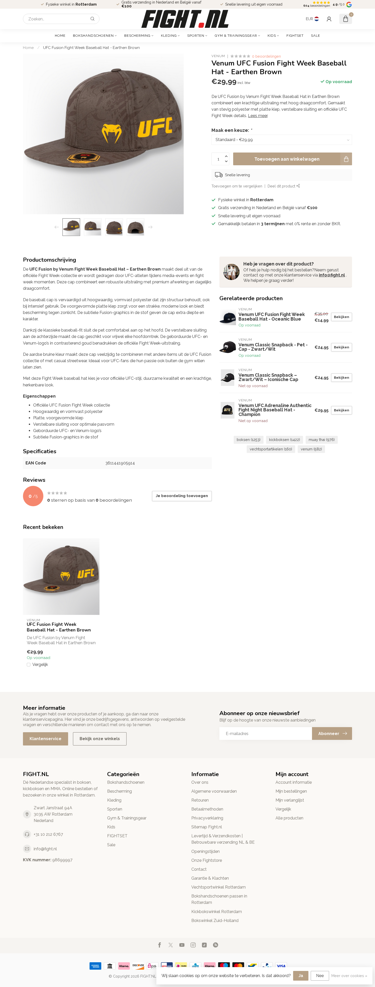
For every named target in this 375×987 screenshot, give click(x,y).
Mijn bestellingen (291, 791)
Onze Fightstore (206, 860)
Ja (300, 975)
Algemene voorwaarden (214, 791)
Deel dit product (282, 186)
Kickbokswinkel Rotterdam (216, 911)
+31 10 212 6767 (48, 834)
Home (60, 35)
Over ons (199, 782)
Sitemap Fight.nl (206, 827)
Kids (272, 35)
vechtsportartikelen (271, 449)
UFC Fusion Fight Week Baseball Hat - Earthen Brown (91, 47)
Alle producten (289, 818)
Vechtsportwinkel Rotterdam (218, 887)
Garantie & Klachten (210, 878)
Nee (320, 975)
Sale (315, 35)
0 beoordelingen (266, 56)
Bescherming (137, 35)
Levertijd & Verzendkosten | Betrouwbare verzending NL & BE (223, 839)
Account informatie (294, 782)
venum (311, 449)
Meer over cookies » (349, 975)
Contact (199, 869)
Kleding (169, 35)
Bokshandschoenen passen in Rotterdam (219, 899)
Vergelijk (40, 664)
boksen (248, 439)
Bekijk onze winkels (100, 738)
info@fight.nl (332, 275)
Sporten (195, 35)
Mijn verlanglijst (290, 800)
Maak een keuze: (231, 130)
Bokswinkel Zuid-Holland (215, 920)
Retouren (200, 800)
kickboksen (284, 439)
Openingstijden (205, 851)
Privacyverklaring (207, 818)
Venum (218, 56)
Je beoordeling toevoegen (182, 495)
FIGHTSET (295, 35)
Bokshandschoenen (93, 35)
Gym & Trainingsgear (236, 35)
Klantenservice (45, 738)
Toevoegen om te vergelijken (236, 186)
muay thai (322, 439)
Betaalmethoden (207, 809)
